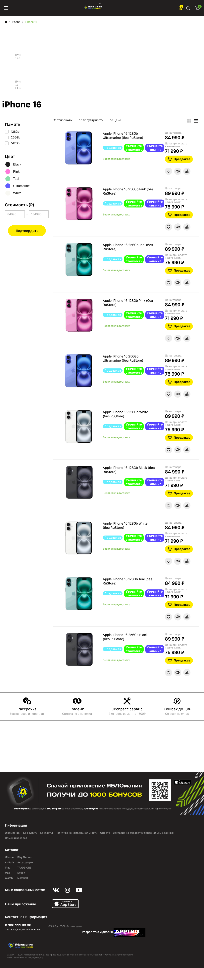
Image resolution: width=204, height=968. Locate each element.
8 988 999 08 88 (18, 925)
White (17, 193)
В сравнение (186, 171)
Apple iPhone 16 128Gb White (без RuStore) (125, 525)
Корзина (197, 8)
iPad (7, 867)
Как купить (30, 833)
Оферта (105, 833)
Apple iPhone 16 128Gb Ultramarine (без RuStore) (123, 135)
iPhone (16, 22)
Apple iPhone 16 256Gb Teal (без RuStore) (128, 247)
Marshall (22, 878)
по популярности (91, 120)
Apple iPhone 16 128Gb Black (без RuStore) (129, 469)
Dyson (21, 873)
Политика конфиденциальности (76, 833)
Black (17, 164)
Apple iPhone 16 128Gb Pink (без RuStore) (128, 302)
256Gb (15, 137)
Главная (6, 22)
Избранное (180, 8)
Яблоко (92, 8)
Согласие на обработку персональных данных (143, 833)
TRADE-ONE (24, 867)
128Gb (15, 131)
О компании (12, 833)
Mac (7, 873)
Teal (16, 178)
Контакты (46, 833)
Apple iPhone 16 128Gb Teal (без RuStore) (127, 581)
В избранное (168, 171)
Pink (16, 171)
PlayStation (24, 857)
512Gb (15, 143)
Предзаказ (182, 159)
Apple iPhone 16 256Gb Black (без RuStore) (125, 637)
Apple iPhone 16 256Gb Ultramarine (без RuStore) (123, 358)
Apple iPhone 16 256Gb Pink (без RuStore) (128, 191)
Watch (9, 878)
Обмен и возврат (16, 838)
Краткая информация (177, 171)
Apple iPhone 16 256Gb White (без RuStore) (125, 414)
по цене (115, 120)
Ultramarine (21, 186)
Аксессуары (25, 862)
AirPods (10, 862)
